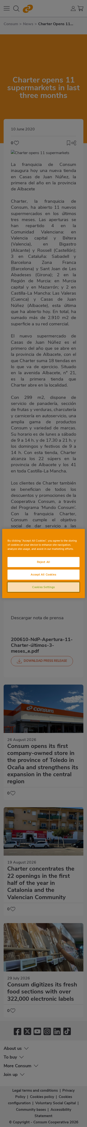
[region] (43, 563)
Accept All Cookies (43, 574)
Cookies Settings (43, 587)
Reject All (43, 562)
